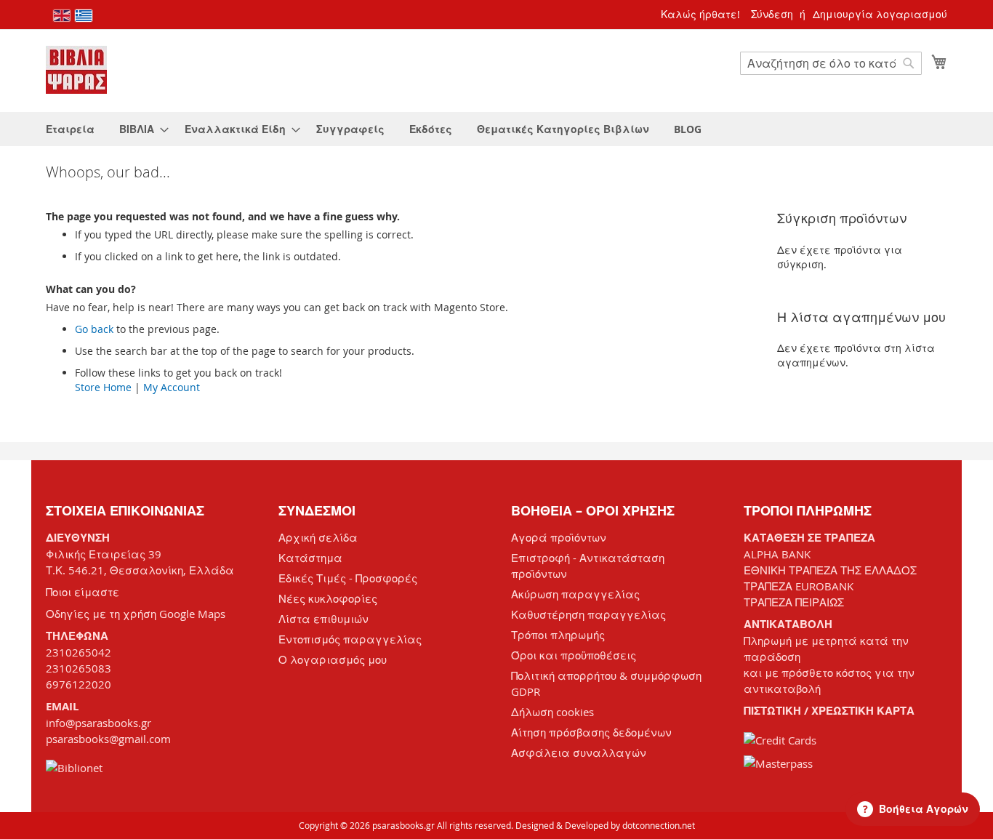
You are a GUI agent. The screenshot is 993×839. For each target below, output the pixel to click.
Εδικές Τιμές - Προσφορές (347, 578)
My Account (171, 387)
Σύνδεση (772, 14)
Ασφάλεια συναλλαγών (578, 752)
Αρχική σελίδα (318, 537)
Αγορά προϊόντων (558, 537)
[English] (62, 15)
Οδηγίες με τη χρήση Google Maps (135, 613)
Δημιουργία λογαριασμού (880, 14)
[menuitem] (70, 129)
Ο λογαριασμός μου (332, 659)
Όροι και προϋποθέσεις (573, 655)
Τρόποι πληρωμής (558, 634)
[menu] (496, 129)
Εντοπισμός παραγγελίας (350, 639)
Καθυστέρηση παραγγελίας (588, 614)
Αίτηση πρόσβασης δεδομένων (591, 732)
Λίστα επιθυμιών (323, 618)
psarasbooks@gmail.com (108, 738)
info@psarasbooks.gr (98, 722)
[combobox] (831, 63)
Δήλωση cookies (552, 711)
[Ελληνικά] (83, 15)
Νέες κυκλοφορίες (327, 598)
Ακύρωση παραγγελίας (575, 594)
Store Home (103, 387)
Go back (94, 329)
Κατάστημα (310, 557)
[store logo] (76, 70)
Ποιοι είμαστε (82, 592)
